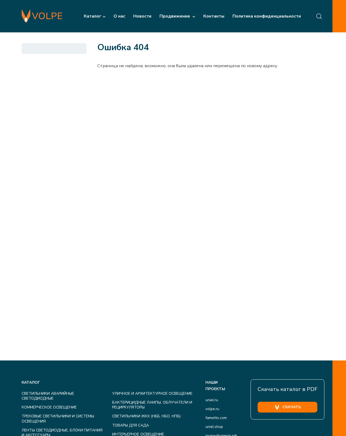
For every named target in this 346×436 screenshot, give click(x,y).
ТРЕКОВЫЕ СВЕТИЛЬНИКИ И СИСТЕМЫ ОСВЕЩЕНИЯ (58, 419)
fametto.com (216, 417)
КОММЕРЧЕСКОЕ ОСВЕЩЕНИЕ (49, 407)
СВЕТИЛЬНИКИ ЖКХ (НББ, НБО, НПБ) (146, 416)
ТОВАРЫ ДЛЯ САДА (130, 425)
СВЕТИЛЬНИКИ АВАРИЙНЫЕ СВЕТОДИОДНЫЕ (48, 396)
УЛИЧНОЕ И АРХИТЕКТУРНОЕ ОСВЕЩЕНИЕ (152, 393)
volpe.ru (212, 408)
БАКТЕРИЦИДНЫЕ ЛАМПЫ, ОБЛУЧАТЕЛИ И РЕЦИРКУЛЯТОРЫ (152, 405)
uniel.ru (211, 400)
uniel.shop (214, 426)
